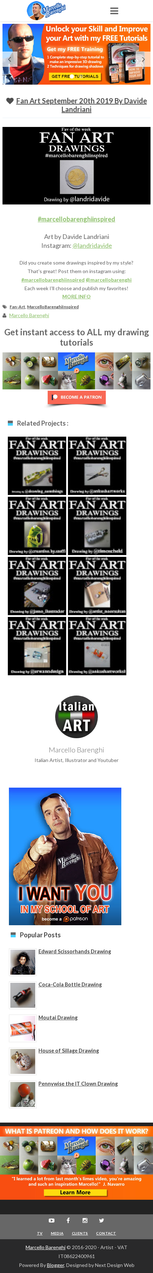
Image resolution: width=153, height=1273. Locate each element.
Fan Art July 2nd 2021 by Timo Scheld (97, 532)
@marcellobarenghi (109, 280)
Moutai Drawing (58, 1017)
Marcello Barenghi (45, 1247)
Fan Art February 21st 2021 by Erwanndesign (37, 652)
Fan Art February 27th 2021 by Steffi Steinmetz (37, 532)
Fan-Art (17, 306)
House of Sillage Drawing (68, 1051)
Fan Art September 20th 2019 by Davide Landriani (81, 104)
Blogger (55, 1265)
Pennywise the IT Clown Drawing (78, 1084)
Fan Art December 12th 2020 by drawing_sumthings (37, 475)
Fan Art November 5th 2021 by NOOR (97, 592)
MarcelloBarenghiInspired (53, 306)
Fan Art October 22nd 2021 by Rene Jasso (37, 592)
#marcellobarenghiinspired (76, 219)
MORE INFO (76, 296)
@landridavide (92, 245)
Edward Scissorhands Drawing (74, 951)
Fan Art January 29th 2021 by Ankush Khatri (97, 471)
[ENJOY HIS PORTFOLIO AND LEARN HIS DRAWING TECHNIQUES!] (53, 10)
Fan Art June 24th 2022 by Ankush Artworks (97, 652)
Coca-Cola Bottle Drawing (70, 984)
